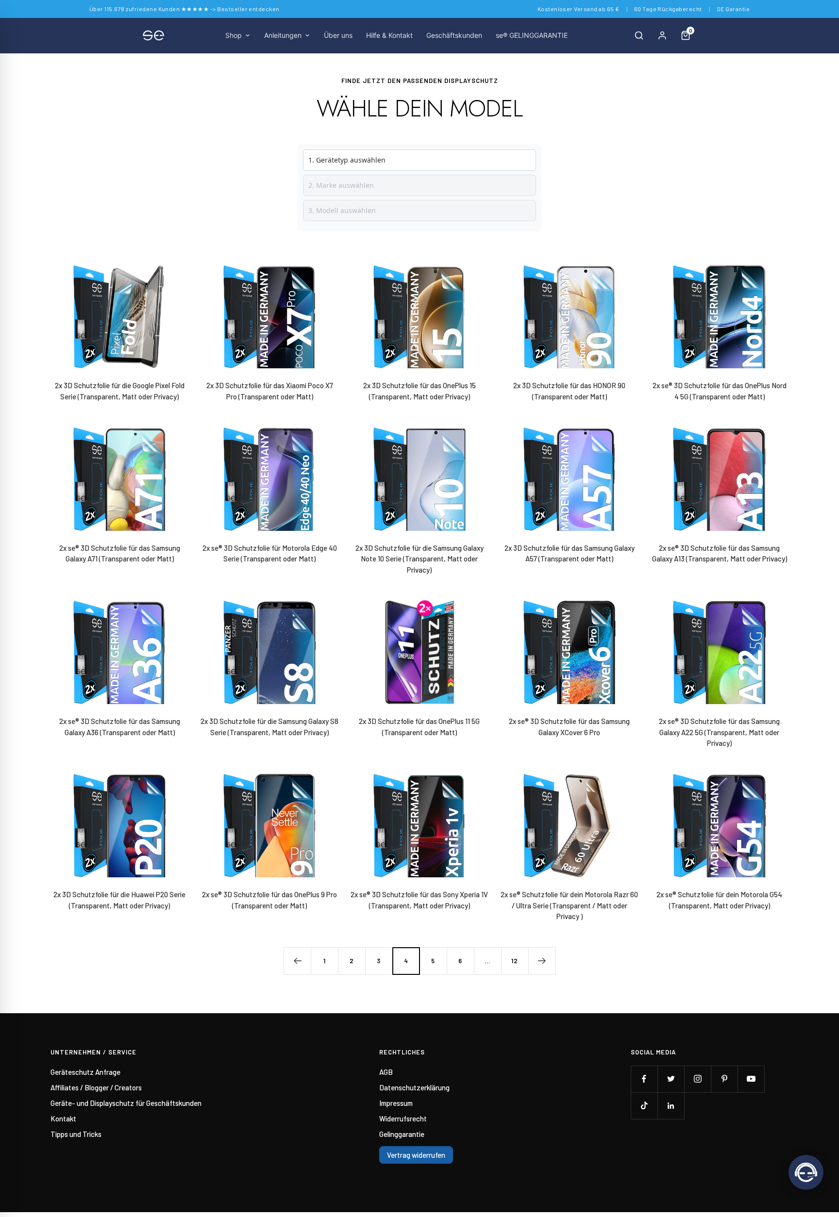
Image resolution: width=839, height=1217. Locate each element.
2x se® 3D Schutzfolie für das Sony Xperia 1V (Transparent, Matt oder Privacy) (419, 900)
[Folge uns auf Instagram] (697, 1079)
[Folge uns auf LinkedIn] (670, 1105)
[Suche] (639, 35)
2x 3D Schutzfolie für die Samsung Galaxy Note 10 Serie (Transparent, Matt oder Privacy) (419, 558)
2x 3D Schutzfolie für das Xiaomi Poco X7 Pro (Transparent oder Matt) (269, 391)
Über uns (338, 35)
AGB (386, 1072)
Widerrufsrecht (403, 1118)
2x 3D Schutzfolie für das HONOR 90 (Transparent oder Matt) (569, 391)
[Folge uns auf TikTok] (644, 1105)
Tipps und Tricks (75, 1134)
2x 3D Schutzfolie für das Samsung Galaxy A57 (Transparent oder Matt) (569, 553)
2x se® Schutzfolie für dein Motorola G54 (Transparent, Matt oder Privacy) (719, 900)
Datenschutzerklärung (414, 1087)
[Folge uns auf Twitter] (670, 1079)
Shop (233, 35)
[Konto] (662, 35)
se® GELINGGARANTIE (532, 35)
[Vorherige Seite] (297, 960)
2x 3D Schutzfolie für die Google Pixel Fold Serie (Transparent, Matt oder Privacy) (120, 391)
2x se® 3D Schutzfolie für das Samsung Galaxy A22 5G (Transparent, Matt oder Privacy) (719, 732)
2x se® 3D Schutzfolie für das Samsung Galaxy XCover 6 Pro (569, 727)
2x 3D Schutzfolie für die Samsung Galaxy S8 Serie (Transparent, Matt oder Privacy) (269, 727)
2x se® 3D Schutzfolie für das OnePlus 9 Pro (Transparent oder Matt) (269, 900)
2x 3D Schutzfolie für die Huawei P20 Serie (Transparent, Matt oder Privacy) (119, 900)
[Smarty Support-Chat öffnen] (806, 1172)
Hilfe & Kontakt (389, 35)
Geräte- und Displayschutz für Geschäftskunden (125, 1103)
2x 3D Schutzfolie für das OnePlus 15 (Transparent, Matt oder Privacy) (419, 391)
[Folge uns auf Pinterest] (724, 1079)
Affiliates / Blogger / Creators (96, 1087)
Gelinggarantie (401, 1134)
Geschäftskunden (454, 35)
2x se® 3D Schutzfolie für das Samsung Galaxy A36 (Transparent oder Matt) (119, 727)
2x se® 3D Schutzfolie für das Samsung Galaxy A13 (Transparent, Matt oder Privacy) (719, 553)
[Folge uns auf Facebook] (644, 1079)
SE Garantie (733, 8)
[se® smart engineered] (153, 35)
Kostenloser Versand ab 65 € (578, 8)
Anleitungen (283, 35)
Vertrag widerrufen (416, 1155)
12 (514, 961)
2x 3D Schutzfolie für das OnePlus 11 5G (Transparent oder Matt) (419, 727)
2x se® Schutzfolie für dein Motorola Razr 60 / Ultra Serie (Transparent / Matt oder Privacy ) (569, 905)
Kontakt (63, 1118)
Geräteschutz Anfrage (85, 1072)
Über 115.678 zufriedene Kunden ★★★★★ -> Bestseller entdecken (184, 8)
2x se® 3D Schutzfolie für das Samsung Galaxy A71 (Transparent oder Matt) (119, 553)
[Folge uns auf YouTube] (751, 1079)
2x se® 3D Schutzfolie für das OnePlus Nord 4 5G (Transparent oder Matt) (720, 391)
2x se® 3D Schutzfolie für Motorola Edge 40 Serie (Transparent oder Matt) (269, 553)
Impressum (396, 1103)
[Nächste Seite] (541, 960)
